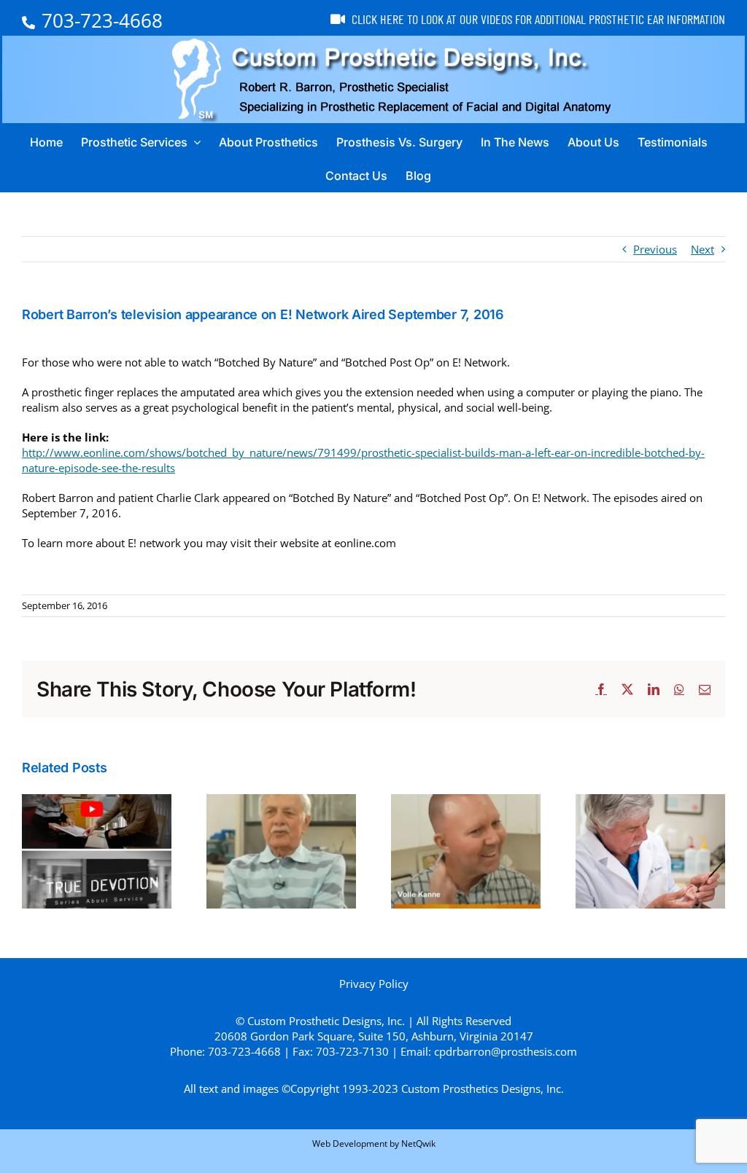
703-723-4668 (102, 20)
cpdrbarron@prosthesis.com (505, 1051)
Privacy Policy (374, 983)
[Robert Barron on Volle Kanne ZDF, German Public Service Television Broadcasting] (466, 801)
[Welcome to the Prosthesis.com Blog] (650, 801)
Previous (655, 249)
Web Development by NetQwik (374, 1143)
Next (702, 249)
